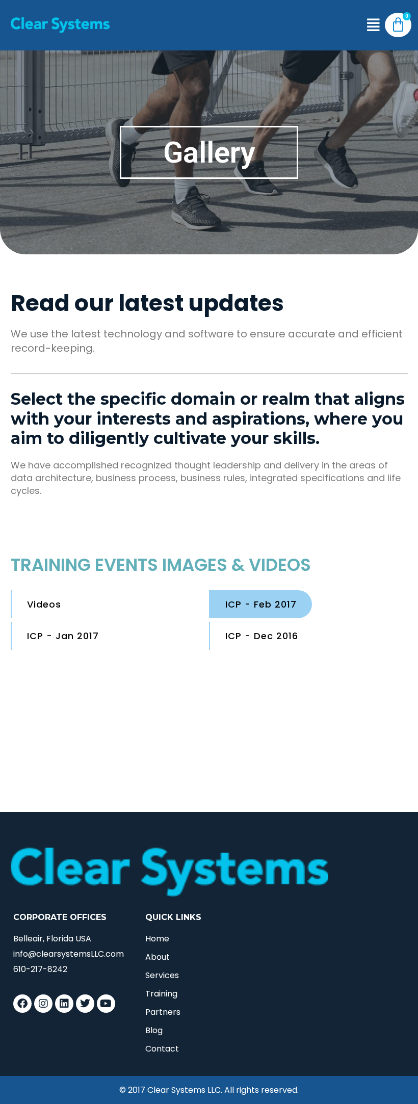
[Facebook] (22, 1003)
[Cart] (398, 25)
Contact (162, 1049)
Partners (162, 1012)
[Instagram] (43, 1003)
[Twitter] (85, 1003)
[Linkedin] (64, 1003)
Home (157, 938)
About (157, 957)
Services (162, 975)
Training (161, 994)
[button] (373, 25)
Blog (154, 1030)
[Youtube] (106, 1003)
